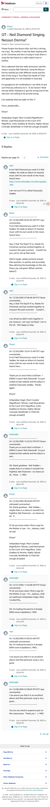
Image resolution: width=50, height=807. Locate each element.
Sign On (39, 3)
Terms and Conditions (35, 790)
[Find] (46, 9)
